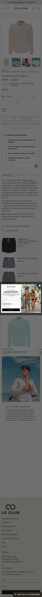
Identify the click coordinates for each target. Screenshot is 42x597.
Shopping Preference (6, 304)
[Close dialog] (39, 285)
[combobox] (10, 306)
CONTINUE (11, 309)
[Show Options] (18, 306)
